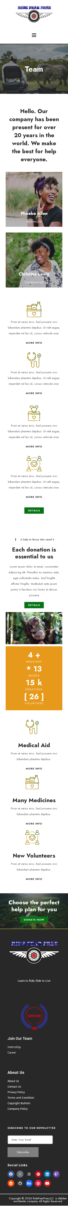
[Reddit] (11, 1183)
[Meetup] (38, 1183)
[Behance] (29, 1183)
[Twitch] (56, 1174)
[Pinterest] (38, 1174)
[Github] (20, 1183)
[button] (10, 629)
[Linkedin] (47, 1174)
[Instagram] (29, 1174)
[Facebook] (11, 1174)
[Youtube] (47, 1183)
